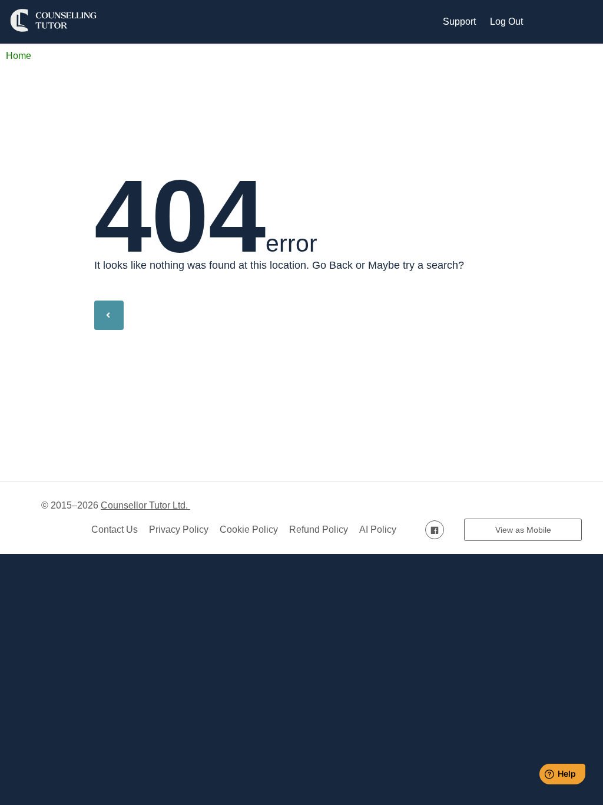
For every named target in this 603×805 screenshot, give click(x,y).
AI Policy (377, 529)
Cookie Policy (249, 529)
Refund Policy (318, 529)
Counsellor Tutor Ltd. (145, 505)
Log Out (506, 22)
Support (459, 22)
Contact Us (114, 529)
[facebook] (434, 529)
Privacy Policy (178, 529)
